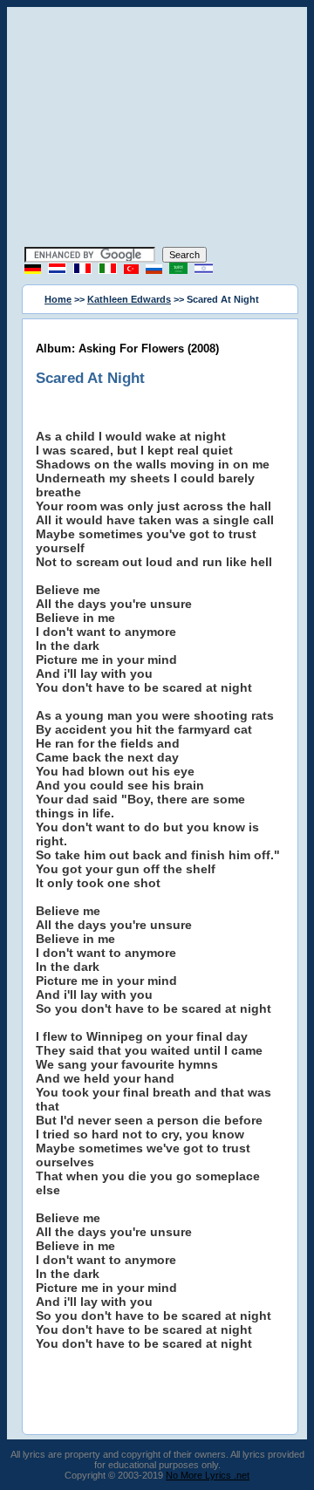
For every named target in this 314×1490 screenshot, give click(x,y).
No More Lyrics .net (207, 1475)
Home (58, 299)
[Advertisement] (157, 129)
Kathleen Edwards (129, 299)
